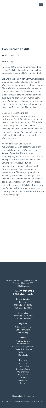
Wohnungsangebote (23, 326)
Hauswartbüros (23, 343)
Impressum (29, 396)
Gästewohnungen (23, 329)
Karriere (23, 377)
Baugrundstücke (23, 368)
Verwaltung (23, 332)
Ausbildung (23, 380)
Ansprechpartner (23, 340)
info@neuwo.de (26, 293)
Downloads (23, 355)
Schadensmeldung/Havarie (23, 346)
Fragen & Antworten (23, 349)
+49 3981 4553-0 (26, 291)
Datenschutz (17, 396)
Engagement (23, 374)
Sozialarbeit (23, 352)
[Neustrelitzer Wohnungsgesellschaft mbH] (5, 4)
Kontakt (23, 383)
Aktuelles (23, 363)
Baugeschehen (23, 366)
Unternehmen (23, 371)
